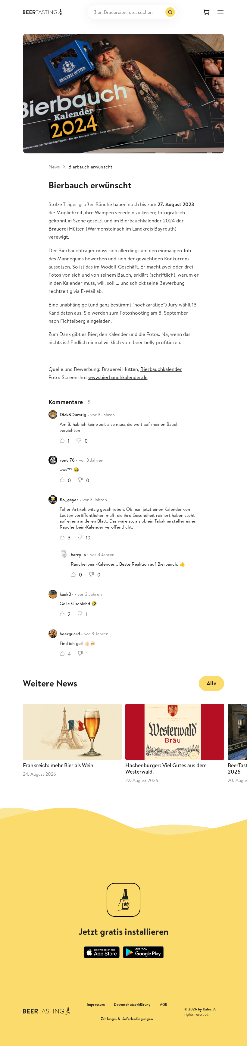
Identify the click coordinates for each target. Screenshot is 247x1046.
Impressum (96, 1004)
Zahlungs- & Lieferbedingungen (127, 1018)
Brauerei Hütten (66, 228)
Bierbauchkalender (161, 369)
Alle (211, 683)
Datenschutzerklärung (132, 1004)
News (54, 166)
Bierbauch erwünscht (90, 166)
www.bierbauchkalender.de (118, 377)
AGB (163, 1004)
